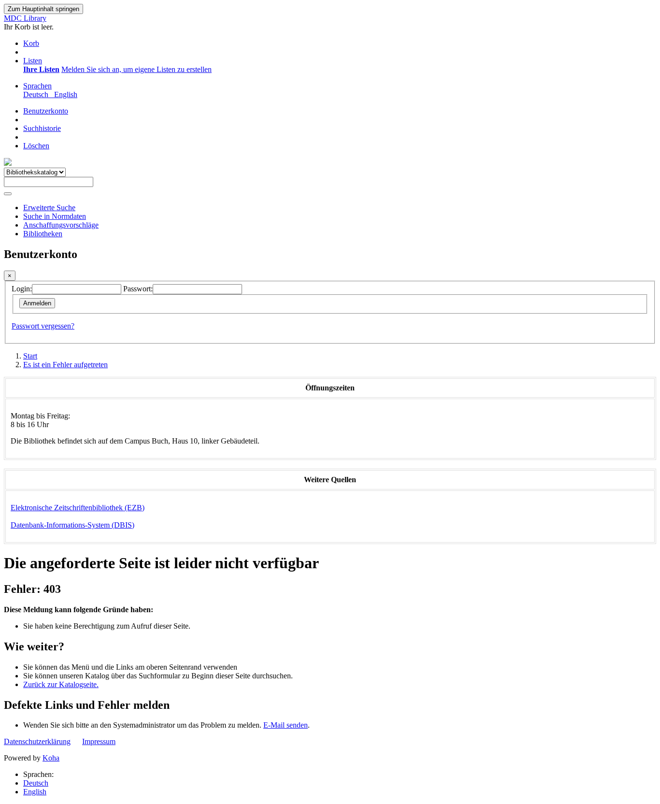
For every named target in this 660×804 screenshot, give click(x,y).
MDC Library (25, 18)
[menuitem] (41, 69)
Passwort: (138, 289)
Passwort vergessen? (43, 326)
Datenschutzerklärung (37, 741)
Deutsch (35, 783)
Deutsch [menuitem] (37, 94)
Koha (51, 758)
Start (30, 356)
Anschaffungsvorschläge (61, 225)
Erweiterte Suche (49, 207)
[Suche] (8, 193)
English (34, 792)
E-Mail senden (285, 725)
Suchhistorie (42, 128)
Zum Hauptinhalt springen (43, 9)
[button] (31, 43)
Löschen (36, 146)
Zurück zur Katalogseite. (61, 684)
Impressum (98, 741)
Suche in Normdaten (54, 216)
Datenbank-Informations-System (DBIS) (72, 525)
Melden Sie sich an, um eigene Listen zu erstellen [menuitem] (136, 69)
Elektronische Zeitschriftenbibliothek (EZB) (77, 507)
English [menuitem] (65, 94)
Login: (22, 289)
